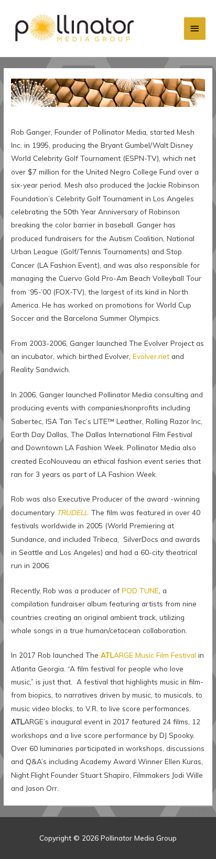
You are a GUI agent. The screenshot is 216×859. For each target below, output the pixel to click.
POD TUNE (140, 590)
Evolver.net (151, 356)
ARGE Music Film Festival (148, 654)
